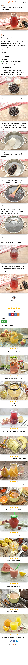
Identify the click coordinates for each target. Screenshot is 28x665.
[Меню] (3, 2)
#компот (4, 322)
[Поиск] (24, 2)
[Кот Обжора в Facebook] (14, 641)
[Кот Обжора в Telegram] (17, 641)
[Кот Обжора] (9, 2)
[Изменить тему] (26, 2)
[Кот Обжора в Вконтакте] (11, 641)
